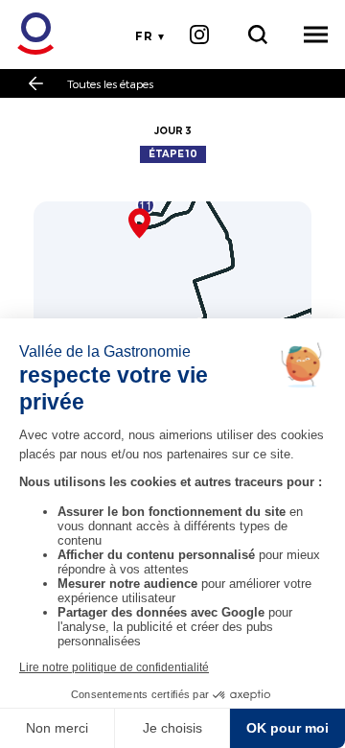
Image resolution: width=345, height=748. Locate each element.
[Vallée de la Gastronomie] (25, 34)
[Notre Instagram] (199, 34)
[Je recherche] (257, 34)
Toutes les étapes (110, 83)
